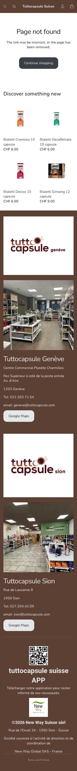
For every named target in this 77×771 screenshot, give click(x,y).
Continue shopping (38, 63)
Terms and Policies (38, 760)
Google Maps (19, 416)
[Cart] (72, 6)
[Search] (14, 6)
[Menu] (5, 6)
